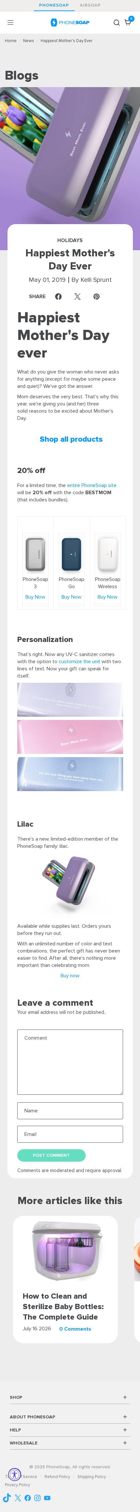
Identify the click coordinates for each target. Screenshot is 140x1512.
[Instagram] (37, 1498)
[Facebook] (27, 1498)
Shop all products (71, 439)
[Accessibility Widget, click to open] (14, 1474)
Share (47, 296)
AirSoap (90, 5)
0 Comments (75, 1329)
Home (11, 40)
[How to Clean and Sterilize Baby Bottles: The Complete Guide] (65, 1248)
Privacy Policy (17, 1485)
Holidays (70, 240)
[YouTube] (8, 1498)
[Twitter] (18, 1498)
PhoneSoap (54, 5)
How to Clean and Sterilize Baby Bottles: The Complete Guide (63, 1306)
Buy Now (35, 597)
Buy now (70, 975)
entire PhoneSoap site (92, 485)
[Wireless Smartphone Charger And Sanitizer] (107, 554)
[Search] (116, 22)
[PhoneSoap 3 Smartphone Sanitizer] (35, 554)
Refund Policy (57, 1476)
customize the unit (79, 661)
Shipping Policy (91, 1476)
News (28, 40)
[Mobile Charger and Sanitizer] (71, 554)
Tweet (79, 296)
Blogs (21, 76)
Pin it (98, 296)
